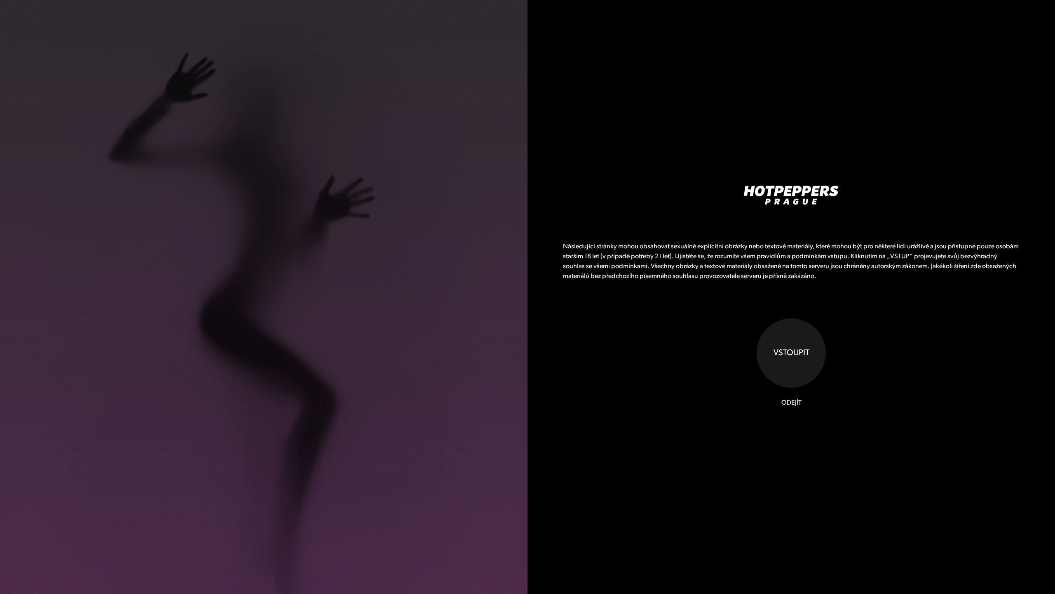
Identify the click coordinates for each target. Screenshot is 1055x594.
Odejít (791, 403)
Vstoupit (791, 353)
